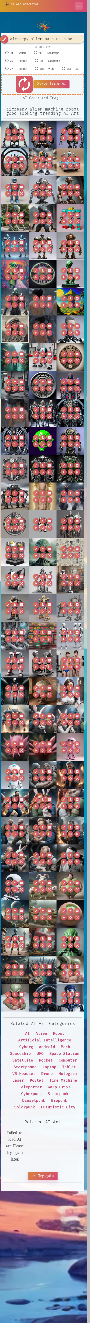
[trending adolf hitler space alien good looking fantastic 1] (70, 858)
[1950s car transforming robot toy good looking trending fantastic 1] (70, 162)
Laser (18, 1080)
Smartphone (25, 1067)
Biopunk (59, 1100)
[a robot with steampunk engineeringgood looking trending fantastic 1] (70, 190)
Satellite (22, 1060)
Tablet (69, 1067)
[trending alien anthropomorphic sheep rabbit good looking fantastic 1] (43, 886)
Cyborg (26, 1047)
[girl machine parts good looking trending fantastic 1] (15, 469)
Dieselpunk (33, 1100)
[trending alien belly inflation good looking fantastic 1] (70, 886)
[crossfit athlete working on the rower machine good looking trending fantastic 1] (15, 385)
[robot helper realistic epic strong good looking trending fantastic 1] (15, 608)
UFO (40, 1053)
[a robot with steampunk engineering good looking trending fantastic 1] (70, 246)
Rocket (46, 1060)
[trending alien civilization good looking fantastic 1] (15, 914)
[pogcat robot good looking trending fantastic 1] (15, 580)
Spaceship (20, 1053)
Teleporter (30, 1087)
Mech (65, 1047)
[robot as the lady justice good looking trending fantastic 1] (43, 580)
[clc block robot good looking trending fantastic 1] (43, 357)
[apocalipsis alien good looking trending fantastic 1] (15, 329)
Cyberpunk (31, 1093)
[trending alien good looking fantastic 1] (70, 942)
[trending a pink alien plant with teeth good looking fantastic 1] (15, 747)
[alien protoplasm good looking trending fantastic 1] (43, 274)
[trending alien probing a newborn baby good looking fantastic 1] (70, 970)
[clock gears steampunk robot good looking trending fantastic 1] (70, 357)
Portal (37, 1080)
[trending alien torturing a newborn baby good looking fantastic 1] (15, 998)
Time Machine (63, 1080)
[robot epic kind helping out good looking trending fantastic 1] (70, 580)
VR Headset (23, 1073)
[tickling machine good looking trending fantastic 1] (43, 663)
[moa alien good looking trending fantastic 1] (43, 552)
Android (47, 1047)
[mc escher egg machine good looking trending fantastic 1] (15, 552)
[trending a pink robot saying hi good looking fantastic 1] (70, 747)
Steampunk (58, 1093)
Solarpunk (24, 1107)
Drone (47, 1073)
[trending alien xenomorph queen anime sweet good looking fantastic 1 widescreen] (43, 998)
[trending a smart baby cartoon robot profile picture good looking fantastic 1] (15, 775)
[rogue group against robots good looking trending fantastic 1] (70, 608)
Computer (68, 1060)
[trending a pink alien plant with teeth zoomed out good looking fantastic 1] (43, 747)
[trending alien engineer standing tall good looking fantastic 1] (15, 942)
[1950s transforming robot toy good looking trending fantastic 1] (70, 218)
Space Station (64, 1053)
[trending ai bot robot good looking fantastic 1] (15, 886)
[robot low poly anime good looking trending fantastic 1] (43, 608)
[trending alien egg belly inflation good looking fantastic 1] (70, 914)
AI (27, 1033)
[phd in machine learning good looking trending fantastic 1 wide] (70, 552)
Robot (58, 1033)
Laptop (49, 1067)
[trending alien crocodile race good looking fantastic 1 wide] (43, 914)
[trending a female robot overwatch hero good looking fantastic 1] (70, 691)
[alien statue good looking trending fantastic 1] (15, 218)
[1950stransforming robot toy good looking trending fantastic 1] (15, 190)
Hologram (68, 1073)
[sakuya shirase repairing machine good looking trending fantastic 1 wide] (15, 636)
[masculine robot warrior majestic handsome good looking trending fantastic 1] (70, 524)
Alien (41, 1033)
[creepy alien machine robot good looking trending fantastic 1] (15, 134)
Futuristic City (58, 1107)
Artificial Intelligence (44, 1040)
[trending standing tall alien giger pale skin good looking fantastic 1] (15, 691)
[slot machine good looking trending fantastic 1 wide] (43, 636)
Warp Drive (59, 1087)
